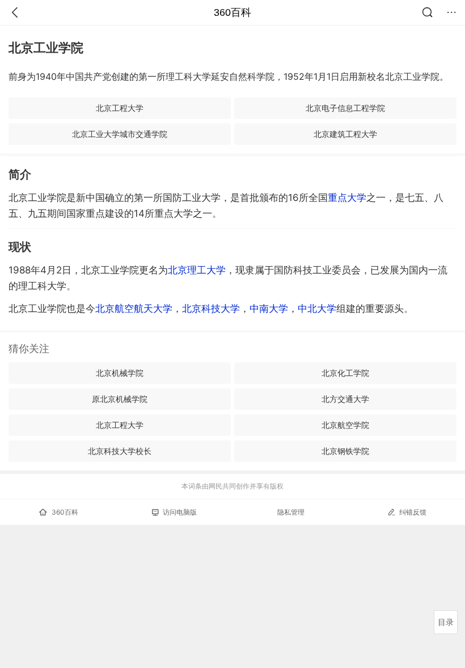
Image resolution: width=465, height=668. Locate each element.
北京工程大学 (119, 108)
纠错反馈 (412, 512)
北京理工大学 (197, 270)
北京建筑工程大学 (345, 134)
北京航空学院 (345, 425)
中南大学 (269, 308)
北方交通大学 (345, 399)
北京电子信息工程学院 (345, 108)
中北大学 (317, 308)
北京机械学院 (119, 373)
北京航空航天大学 (133, 308)
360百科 (232, 12)
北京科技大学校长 (119, 451)
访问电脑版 (180, 512)
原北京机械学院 (119, 399)
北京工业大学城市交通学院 (119, 134)
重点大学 (347, 197)
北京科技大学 (211, 308)
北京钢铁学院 (345, 451)
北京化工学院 (345, 373)
